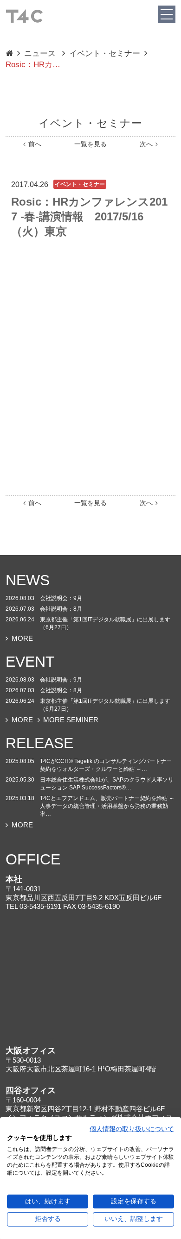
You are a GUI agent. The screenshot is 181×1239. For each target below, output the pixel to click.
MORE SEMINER (70, 720)
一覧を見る (90, 144)
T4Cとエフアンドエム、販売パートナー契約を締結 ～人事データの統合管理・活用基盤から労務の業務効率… (107, 806)
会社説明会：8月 (61, 609)
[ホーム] (24, 15)
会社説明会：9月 (61, 598)
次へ (146, 144)
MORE (22, 638)
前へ (34, 144)
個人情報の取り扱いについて (132, 1129)
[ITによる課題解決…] (9, 53)
